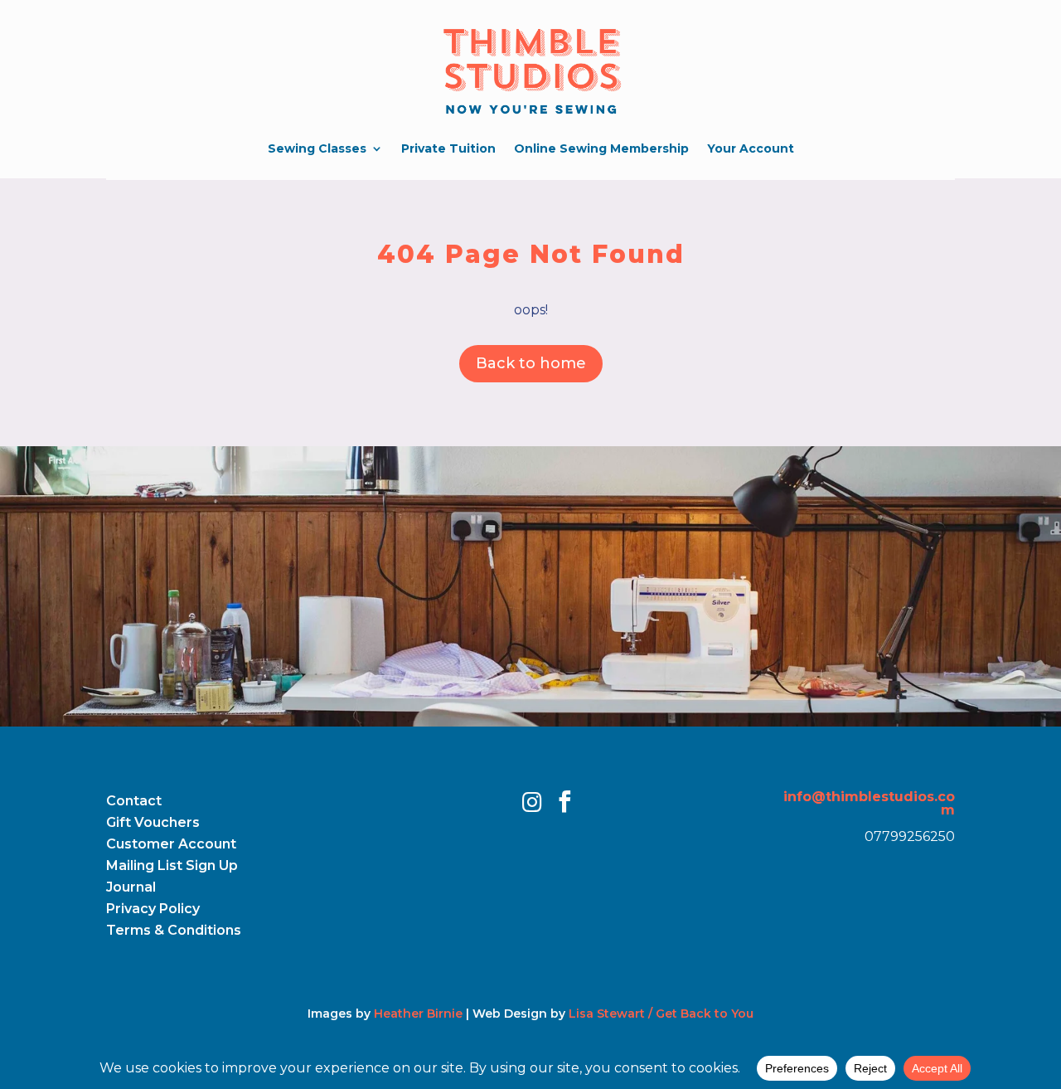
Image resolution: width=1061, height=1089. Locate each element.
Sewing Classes (317, 148)
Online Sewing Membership (601, 148)
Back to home (531, 363)
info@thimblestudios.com (869, 803)
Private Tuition (448, 148)
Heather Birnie (418, 1013)
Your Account (750, 148)
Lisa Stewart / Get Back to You (661, 1013)
